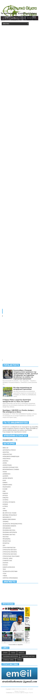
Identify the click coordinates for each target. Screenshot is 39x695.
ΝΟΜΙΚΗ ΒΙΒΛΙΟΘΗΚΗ (9, 519)
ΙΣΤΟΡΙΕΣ (5, 500)
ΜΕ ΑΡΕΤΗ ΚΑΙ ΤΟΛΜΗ (9, 513)
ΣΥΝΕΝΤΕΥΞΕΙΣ (7, 560)
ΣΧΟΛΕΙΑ (5, 562)
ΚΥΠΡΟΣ (5, 506)
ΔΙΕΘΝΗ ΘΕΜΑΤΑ (8, 478)
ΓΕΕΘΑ (5, 471)
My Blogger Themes (28, 692)
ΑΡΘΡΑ (5, 463)
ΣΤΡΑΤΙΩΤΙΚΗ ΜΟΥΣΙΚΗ (10, 554)
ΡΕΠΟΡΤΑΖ (6, 543)
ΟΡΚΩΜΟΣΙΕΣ (7, 528)
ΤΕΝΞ (4, 569)
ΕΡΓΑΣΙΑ (5, 495)
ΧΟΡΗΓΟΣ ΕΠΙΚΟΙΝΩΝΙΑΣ (10, 578)
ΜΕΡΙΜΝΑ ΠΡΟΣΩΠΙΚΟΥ (10, 515)
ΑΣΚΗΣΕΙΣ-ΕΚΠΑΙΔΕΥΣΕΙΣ (10, 467)
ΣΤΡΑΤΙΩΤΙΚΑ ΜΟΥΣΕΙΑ (10, 549)
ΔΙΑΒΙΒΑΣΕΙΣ (6, 474)
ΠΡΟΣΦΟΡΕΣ (6, 539)
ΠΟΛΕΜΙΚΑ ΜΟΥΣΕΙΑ (9, 530)
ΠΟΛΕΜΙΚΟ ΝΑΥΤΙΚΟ (9, 534)
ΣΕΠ (4, 545)
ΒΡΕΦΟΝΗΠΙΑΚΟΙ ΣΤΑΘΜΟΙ (11, 469)
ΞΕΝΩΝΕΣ (6, 521)
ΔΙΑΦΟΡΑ (5, 476)
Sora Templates (16, 692)
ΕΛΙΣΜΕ (5, 489)
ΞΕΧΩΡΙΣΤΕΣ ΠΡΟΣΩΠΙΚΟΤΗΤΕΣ (12, 523)
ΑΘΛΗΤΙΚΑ (6, 452)
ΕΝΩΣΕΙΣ (5, 493)
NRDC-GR (5, 448)
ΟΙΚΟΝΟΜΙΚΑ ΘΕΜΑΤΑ (9, 526)
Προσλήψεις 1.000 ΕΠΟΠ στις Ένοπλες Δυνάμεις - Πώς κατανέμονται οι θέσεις (19, 411)
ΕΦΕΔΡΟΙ (5, 497)
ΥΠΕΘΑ (5, 575)
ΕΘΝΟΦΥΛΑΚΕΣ (7, 484)
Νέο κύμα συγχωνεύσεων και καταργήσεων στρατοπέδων (22, 388)
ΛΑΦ (4, 508)
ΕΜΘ (4, 491)
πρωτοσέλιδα (13, 644)
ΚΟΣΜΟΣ (5, 504)
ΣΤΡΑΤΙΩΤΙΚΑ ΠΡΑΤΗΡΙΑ (10, 552)
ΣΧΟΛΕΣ (5, 565)
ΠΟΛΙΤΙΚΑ (6, 536)
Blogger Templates (19, 691)
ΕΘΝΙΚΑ (5, 482)
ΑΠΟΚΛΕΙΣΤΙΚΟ (7, 454)
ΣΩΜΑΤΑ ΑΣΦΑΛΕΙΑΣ (9, 567)
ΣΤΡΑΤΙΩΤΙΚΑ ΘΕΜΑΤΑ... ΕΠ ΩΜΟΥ (24, 689)
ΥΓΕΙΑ (4, 573)
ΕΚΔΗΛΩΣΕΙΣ (7, 487)
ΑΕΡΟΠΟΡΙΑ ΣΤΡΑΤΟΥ (9, 450)
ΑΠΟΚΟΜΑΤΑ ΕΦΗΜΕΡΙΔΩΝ (11, 456)
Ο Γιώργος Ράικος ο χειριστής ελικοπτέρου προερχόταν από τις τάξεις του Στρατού (17, 400)
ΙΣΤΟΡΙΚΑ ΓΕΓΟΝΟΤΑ (9, 502)
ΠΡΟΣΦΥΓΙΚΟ (7, 541)
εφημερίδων (20, 644)
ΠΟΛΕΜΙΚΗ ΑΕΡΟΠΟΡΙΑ (10, 532)
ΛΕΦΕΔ (5, 510)
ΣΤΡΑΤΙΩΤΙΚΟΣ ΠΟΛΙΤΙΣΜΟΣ (11, 556)
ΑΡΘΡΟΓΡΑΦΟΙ (7, 465)
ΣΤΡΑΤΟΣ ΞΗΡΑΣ (7, 558)
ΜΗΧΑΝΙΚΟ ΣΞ (7, 517)
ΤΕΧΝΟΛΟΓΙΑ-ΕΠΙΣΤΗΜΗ (10, 571)
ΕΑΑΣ (4, 480)
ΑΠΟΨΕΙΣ (5, 461)
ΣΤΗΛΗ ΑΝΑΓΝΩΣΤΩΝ (9, 547)
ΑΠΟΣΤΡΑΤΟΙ (6, 458)
